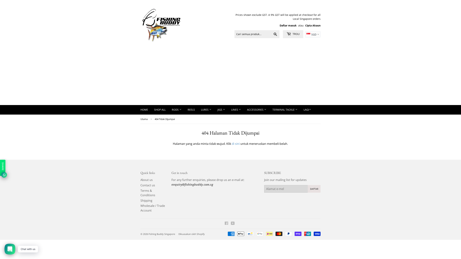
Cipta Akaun (313, 25)
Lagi (306, 109)
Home (144, 109)
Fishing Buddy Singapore (162, 234)
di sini (236, 144)
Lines (235, 109)
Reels (191, 109)
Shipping (146, 201)
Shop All (160, 109)
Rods (175, 109)
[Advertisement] (230, 78)
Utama (144, 119)
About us (146, 180)
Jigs (220, 109)
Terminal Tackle (283, 109)
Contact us (147, 185)
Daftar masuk (288, 25)
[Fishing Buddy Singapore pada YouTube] (233, 224)
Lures (205, 109)
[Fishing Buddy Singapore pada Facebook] (226, 224)
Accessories (255, 109)
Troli (296, 34)
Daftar (314, 188)
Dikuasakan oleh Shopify (191, 234)
